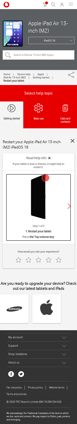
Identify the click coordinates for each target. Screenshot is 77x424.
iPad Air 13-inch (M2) (14, 77)
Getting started (41, 77)
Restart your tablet (13, 80)
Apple (40, 74)
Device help (23, 74)
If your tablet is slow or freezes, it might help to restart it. (38, 165)
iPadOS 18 (49, 40)
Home (6, 74)
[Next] (69, 206)
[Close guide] (72, 141)
